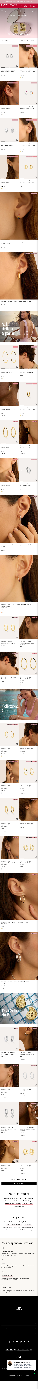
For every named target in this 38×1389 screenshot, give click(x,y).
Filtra (32, 40)
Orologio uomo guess (28, 1227)
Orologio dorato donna (26, 1222)
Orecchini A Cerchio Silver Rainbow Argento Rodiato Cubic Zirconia (27, 107)
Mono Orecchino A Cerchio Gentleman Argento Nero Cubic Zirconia (27, 749)
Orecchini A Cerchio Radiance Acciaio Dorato (16, 301)
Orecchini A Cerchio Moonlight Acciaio (27, 1053)
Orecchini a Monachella (13, 1203)
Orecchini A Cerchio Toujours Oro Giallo (27, 70)
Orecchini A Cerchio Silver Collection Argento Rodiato (27, 1128)
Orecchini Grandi (19, 1206)
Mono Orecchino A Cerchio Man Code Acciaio (8, 678)
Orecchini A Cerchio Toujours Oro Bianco (6, 107)
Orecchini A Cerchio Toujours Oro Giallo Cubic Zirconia (27, 181)
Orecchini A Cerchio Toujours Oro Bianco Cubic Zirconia (8, 862)
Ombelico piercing (26, 1230)
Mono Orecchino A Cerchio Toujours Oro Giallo (27, 408)
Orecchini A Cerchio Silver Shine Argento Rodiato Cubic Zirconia (8, 144)
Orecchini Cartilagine (26, 1201)
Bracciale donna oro (11, 1222)
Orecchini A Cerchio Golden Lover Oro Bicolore (8, 408)
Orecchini (12, 15)
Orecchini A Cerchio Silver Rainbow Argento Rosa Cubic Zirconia (16, 605)
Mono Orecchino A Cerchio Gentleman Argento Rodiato (27, 484)
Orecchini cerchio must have (13, 1198)
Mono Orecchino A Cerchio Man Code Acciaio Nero (27, 371)
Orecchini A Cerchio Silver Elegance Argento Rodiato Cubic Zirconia (8, 70)
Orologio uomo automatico (11, 1227)
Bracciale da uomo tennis (14, 1224)
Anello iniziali (28, 1224)
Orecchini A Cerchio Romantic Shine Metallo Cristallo (15, 982)
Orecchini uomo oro (12, 1230)
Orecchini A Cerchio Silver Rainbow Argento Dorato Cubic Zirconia (17, 242)
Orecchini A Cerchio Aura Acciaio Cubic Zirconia (8, 1053)
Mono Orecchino (29, 1198)
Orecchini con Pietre (11, 1201)
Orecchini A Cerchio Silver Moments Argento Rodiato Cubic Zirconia (8, 1128)
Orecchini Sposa (27, 1203)
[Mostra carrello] (35, 11)
